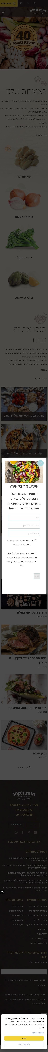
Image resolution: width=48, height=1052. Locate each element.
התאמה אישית (24, 1044)
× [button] (40, 463)
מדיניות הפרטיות (14, 540)
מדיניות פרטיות (38, 1032)
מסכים (24, 1038)
